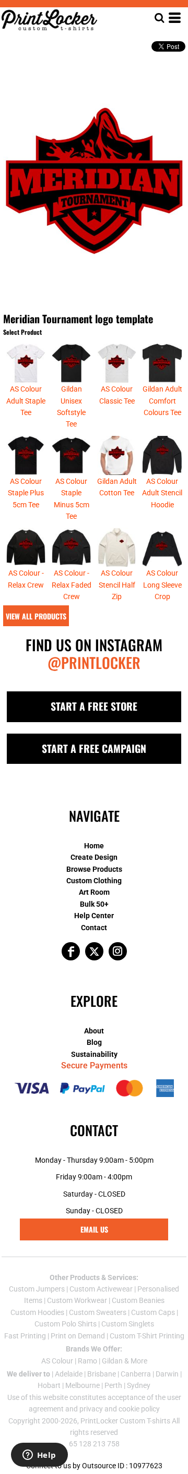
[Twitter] (94, 951)
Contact (94, 927)
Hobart (49, 1385)
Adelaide (69, 1374)
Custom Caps (153, 1312)
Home (94, 846)
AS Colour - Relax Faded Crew (71, 585)
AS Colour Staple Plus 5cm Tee (26, 493)
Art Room (94, 892)
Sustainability (94, 1054)
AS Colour (57, 1361)
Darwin (167, 1374)
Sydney (138, 1385)
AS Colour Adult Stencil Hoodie (162, 493)
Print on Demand (78, 1336)
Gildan (112, 1361)
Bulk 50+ (94, 904)
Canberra (136, 1374)
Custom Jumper (35, 1289)
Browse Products (94, 869)
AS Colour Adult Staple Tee (25, 401)
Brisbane (101, 1374)
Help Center (94, 915)
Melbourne (82, 1385)
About (94, 1031)
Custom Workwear (77, 1300)
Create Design (94, 857)
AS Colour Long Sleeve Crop (162, 585)
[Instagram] (118, 951)
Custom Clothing (94, 880)
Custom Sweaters (97, 1312)
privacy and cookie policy (119, 1409)
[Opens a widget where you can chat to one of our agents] (39, 1456)
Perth (113, 1385)
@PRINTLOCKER (94, 662)
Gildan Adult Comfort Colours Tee (162, 401)
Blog (94, 1042)
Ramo (87, 1361)
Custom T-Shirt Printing (147, 1336)
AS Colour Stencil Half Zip (117, 585)
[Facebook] (71, 951)
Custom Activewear (101, 1289)
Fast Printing (25, 1336)
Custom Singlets (127, 1324)
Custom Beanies (138, 1300)
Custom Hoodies (37, 1312)
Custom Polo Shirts (65, 1324)
